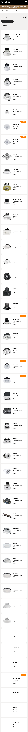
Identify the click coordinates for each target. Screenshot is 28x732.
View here (19, 11)
